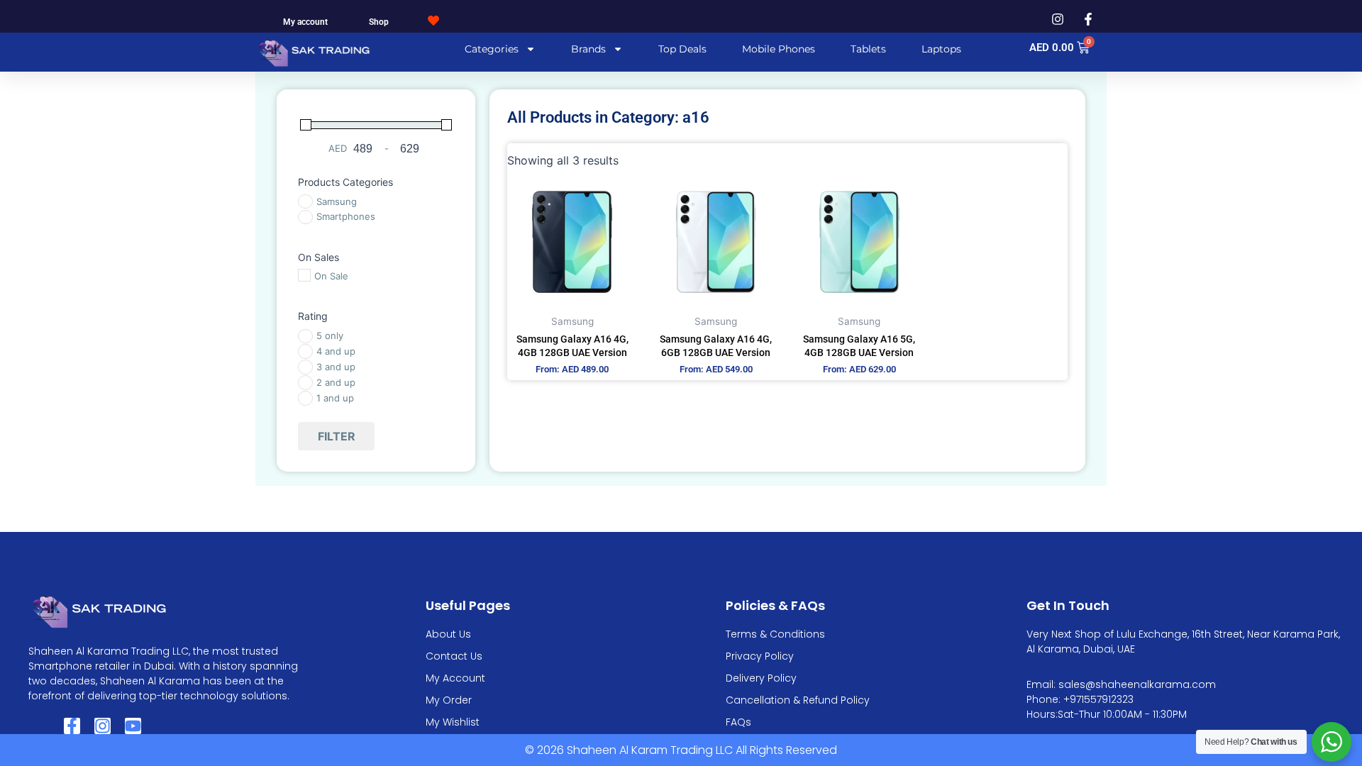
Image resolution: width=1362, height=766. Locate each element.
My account (305, 22)
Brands (588, 49)
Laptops (941, 49)
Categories (492, 49)
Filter (336, 436)
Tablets (868, 49)
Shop (379, 22)
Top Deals (682, 49)
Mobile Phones (778, 49)
